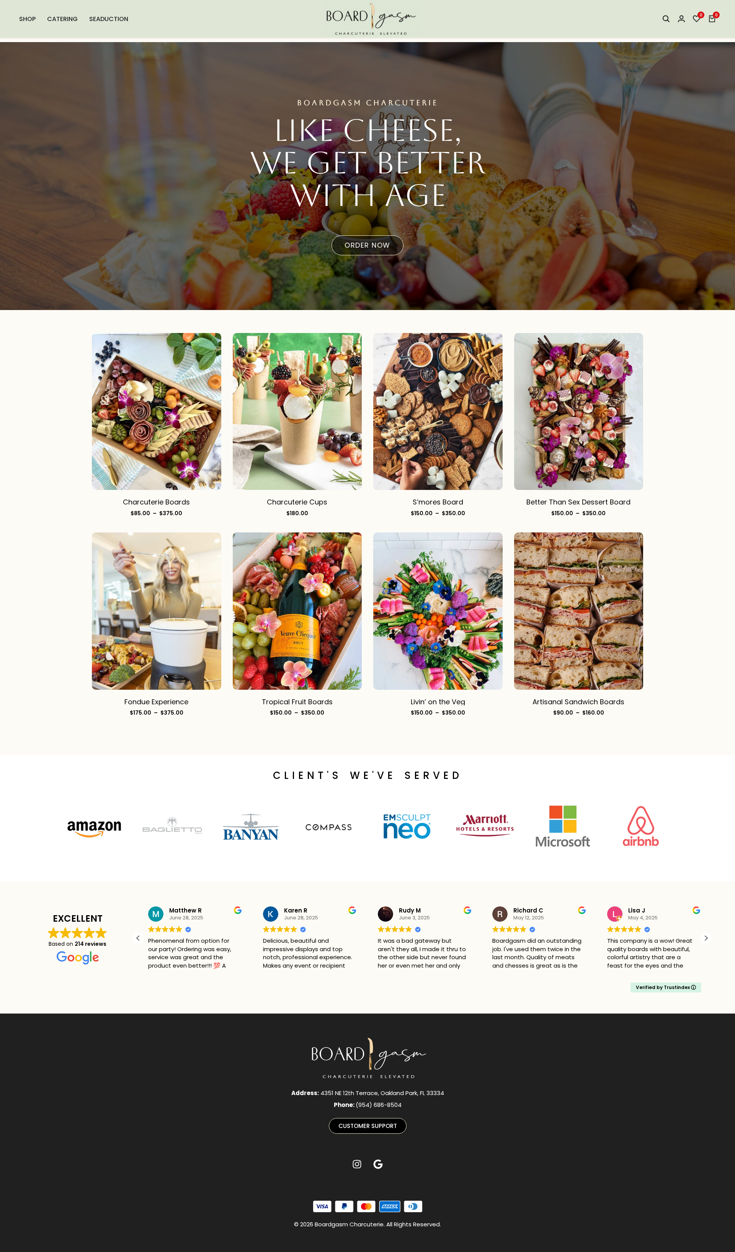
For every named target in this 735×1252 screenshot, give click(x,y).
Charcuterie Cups (297, 502)
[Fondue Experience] (156, 611)
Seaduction (108, 19)
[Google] (378, 1164)
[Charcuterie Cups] (297, 411)
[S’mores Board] (438, 411)
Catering (62, 19)
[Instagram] (357, 1164)
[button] (696, 19)
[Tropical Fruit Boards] (297, 611)
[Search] (666, 19)
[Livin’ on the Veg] (438, 611)
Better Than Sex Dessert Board (578, 502)
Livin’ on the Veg (438, 701)
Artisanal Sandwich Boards (578, 701)
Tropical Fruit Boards (297, 701)
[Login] (681, 19)
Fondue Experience (156, 701)
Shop (27, 19)
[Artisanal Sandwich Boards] (579, 611)
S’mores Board (438, 502)
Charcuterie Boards (156, 502)
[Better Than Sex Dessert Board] (579, 411)
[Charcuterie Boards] (156, 411)
